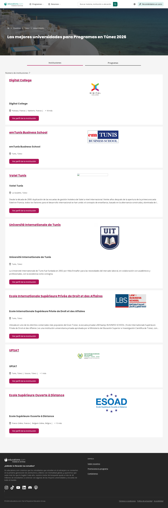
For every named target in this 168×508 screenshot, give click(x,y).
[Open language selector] (134, 4)
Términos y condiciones (127, 501)
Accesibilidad (158, 501)
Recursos (55, 4)
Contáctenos (93, 474)
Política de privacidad (144, 501)
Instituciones (55, 62)
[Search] (115, 4)
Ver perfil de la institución (24, 118)
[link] (38, 28)
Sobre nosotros (94, 464)
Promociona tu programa (98, 469)
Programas (37, 4)
